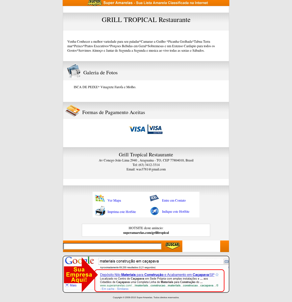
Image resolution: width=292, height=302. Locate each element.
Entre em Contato (174, 200)
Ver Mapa (114, 200)
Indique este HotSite (175, 211)
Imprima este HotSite (122, 211)
